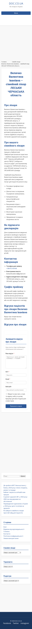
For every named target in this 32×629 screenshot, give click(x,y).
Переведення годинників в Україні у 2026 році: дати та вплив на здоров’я (15, 506)
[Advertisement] (16, 42)
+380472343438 (11, 268)
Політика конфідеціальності (13, 536)
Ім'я (7, 372)
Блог (5, 527)
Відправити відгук (16, 406)
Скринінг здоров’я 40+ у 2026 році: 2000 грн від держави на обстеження (15, 499)
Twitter (16, 623)
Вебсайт (9, 387)
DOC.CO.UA (16, 3)
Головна (6, 531)
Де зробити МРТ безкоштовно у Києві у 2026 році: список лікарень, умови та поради (15, 487)
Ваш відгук (10, 353)
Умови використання (10, 538)
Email (8, 379)
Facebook (7, 623)
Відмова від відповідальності (13, 529)
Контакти (6, 534)
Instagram (25, 623)
